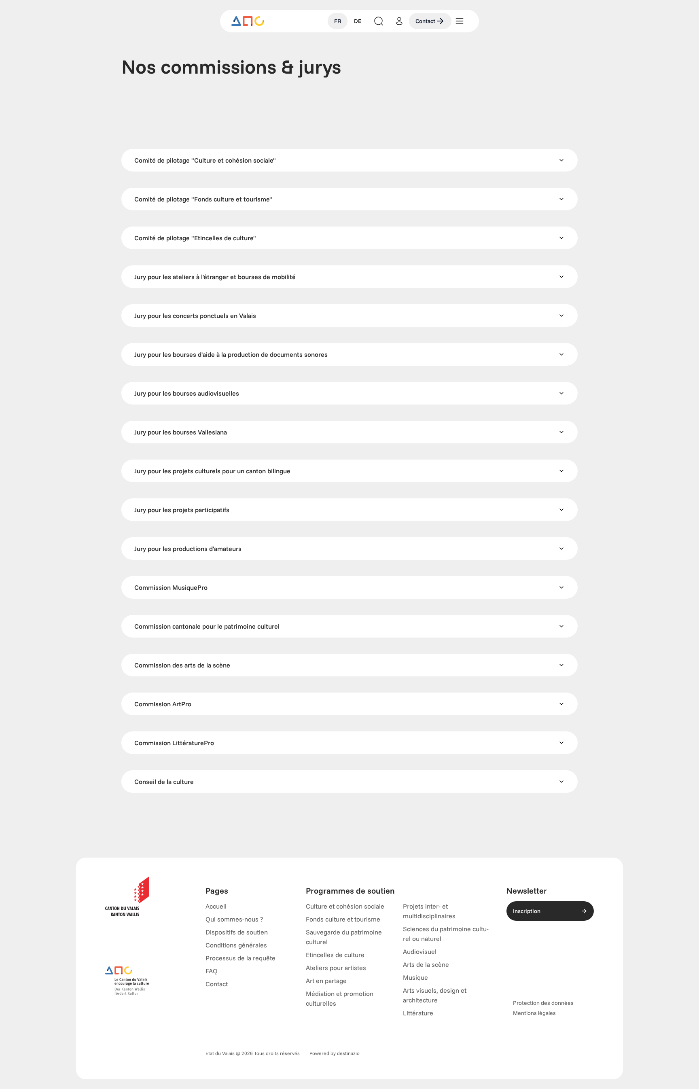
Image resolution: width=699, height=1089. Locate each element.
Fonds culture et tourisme (343, 919)
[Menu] (459, 21)
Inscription (526, 911)
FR (337, 21)
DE (357, 21)
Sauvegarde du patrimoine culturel (344, 937)
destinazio (348, 1053)
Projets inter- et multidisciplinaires (429, 911)
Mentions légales (534, 1013)
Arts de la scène (426, 964)
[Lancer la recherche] (379, 21)
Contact (425, 21)
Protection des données (543, 1002)
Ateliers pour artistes (336, 968)
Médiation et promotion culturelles (339, 998)
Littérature (418, 1013)
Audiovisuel (419, 951)
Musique (415, 977)
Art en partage (326, 981)
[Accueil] (248, 21)
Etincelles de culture (335, 955)
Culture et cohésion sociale (345, 906)
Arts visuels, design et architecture (434, 995)
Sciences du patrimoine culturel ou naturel (446, 934)
